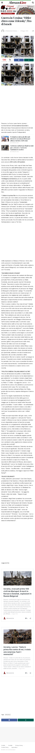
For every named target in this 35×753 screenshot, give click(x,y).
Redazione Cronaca (11, 31)
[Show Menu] (2, 2)
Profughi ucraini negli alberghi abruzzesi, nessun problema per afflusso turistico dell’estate (20, 139)
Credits (3, 745)
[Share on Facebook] (19, 60)
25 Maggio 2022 (15, 142)
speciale (7, 714)
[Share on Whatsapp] (29, 60)
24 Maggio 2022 (15, 151)
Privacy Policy (19, 745)
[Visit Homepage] (17, 2)
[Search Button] (33, 2)
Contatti (10, 745)
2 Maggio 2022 (24, 31)
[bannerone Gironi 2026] (17, 9)
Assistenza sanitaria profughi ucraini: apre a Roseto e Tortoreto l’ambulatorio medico (22, 147)
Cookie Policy (4, 747)
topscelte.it (14, 747)
